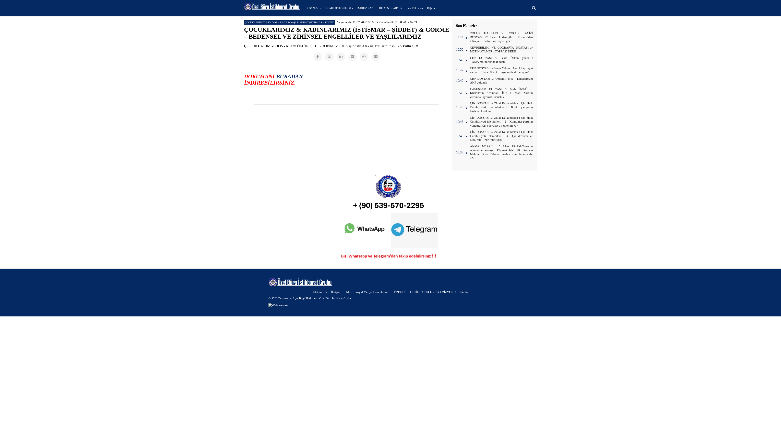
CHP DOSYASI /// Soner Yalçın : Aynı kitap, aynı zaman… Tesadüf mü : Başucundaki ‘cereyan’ (501, 70)
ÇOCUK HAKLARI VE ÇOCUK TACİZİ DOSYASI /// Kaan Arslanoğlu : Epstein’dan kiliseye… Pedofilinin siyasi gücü (501, 37)
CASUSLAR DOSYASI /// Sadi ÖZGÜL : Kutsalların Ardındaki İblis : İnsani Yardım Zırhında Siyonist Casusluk (501, 93)
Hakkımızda (319, 292)
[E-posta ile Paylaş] (375, 56)
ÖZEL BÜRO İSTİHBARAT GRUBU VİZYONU (425, 292)
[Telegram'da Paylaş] (352, 56)
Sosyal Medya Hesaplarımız (372, 292)
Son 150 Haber (415, 8)
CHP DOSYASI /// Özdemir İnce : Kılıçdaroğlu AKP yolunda (501, 80)
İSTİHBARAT (365, 8)
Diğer (430, 8)
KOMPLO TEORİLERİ (338, 8)
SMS (347, 292)
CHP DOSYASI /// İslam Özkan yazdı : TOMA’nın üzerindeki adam (501, 60)
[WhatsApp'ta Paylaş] (364, 56)
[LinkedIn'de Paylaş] (341, 56)
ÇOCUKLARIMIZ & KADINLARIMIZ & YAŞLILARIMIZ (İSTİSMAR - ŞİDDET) (289, 22)
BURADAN (289, 76)
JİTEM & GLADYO (389, 8)
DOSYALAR (313, 8)
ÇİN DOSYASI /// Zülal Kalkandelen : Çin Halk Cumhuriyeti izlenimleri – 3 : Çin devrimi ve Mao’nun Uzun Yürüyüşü (501, 135)
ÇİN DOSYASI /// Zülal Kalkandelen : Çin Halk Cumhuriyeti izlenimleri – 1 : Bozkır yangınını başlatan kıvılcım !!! (501, 107)
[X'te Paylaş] (329, 56)
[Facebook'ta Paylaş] (317, 56)
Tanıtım (464, 292)
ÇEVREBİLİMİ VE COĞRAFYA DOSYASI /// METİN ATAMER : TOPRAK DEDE (501, 49)
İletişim (335, 292)
